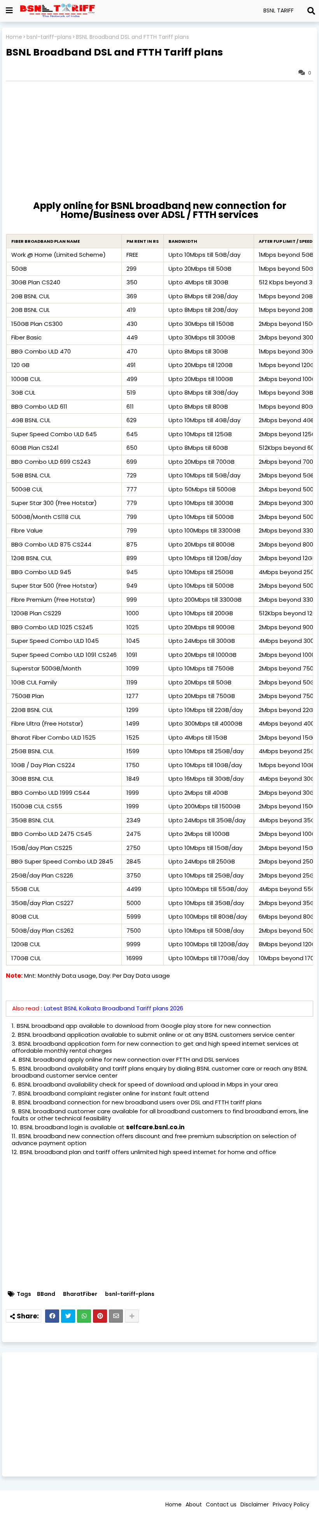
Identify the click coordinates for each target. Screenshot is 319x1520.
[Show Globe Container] (9, 10)
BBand (46, 1294)
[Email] (116, 1316)
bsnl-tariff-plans (49, 37)
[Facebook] (52, 1316)
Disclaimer (254, 1504)
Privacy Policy (291, 1504)
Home (14, 37)
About (194, 1504)
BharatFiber (80, 1294)
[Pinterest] (100, 1316)
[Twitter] (68, 1316)
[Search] (311, 11)
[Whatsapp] (84, 1316)
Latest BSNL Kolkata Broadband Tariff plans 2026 (113, 1008)
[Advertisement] (159, 1414)
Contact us (221, 1504)
